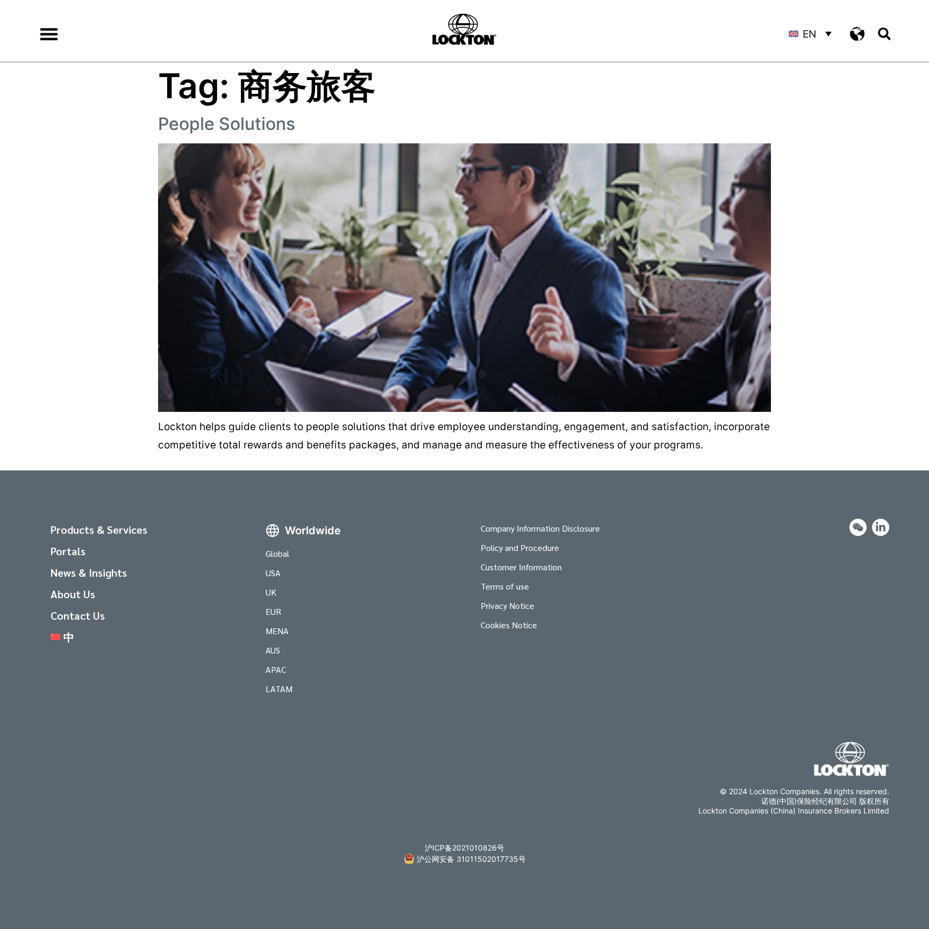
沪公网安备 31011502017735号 (471, 858)
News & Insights (89, 572)
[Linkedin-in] (880, 527)
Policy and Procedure (520, 547)
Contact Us (78, 615)
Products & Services (99, 529)
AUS (273, 650)
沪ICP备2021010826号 (464, 847)
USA (273, 572)
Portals (68, 551)
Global (277, 553)
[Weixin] (858, 527)
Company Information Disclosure (540, 528)
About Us (73, 594)
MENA (277, 630)
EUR (273, 611)
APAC (276, 669)
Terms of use (505, 586)
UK (271, 592)
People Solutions (226, 123)
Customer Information (521, 566)
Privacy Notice (507, 605)
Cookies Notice (509, 624)
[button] (48, 33)
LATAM (279, 688)
